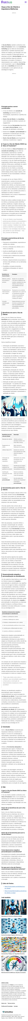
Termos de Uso (11, 1003)
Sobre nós (3, 1003)
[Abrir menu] (26, 2)
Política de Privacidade (7, 1006)
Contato (16, 1006)
